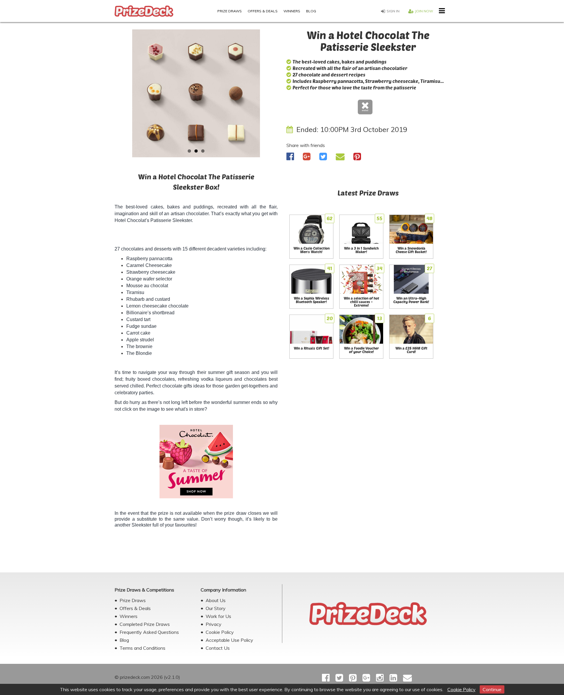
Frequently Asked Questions (149, 632)
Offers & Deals (263, 11)
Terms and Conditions (142, 648)
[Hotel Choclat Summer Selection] (196, 461)
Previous (106, 95)
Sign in (393, 11)
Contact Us (218, 648)
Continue (492, 689)
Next (286, 95)
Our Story (216, 608)
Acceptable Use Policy (229, 640)
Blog (311, 11)
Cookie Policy (461, 689)
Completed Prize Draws (145, 624)
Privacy (213, 624)
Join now (424, 11)
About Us (216, 600)
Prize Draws (229, 11)
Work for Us (218, 616)
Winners (291, 11)
